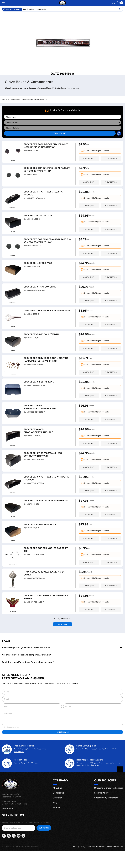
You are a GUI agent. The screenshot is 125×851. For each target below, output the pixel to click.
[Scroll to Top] (120, 769)
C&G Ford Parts (15, 846)
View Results (59, 133)
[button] (12, 9)
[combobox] (72, 9)
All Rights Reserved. (31, 846)
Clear (119, 133)
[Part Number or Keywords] (120, 9)
